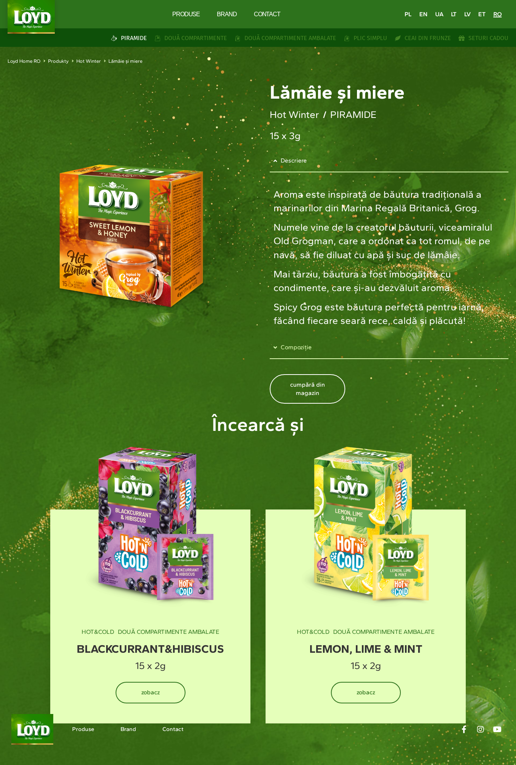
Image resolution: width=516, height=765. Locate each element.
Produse (186, 14)
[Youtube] (497, 729)
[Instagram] (480, 729)
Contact (267, 14)
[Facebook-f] (464, 729)
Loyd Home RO (24, 61)
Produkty (58, 61)
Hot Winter (88, 61)
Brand (227, 14)
